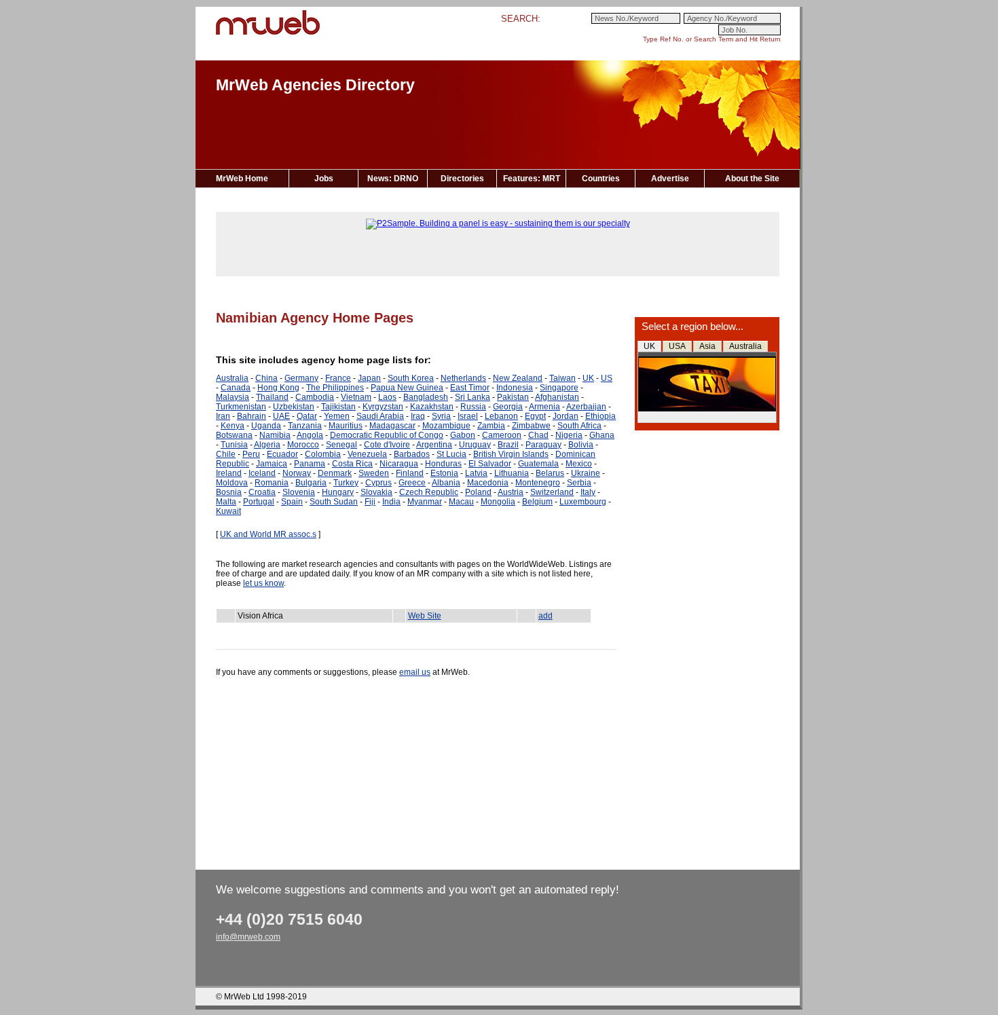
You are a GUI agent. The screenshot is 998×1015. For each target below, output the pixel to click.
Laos (387, 397)
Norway (296, 473)
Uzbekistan (293, 406)
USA (677, 346)
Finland (410, 473)
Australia (745, 346)
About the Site (752, 178)
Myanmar (424, 501)
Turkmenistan (241, 406)
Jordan (565, 416)
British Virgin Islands (511, 454)
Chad (538, 435)
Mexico (579, 463)
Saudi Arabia (380, 416)
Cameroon (501, 435)
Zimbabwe (531, 425)
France (338, 378)
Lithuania (511, 473)
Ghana (601, 435)
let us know (263, 583)
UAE (281, 416)
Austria (510, 492)
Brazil (508, 444)
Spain (292, 501)
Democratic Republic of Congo (386, 435)
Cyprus (378, 482)
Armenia (544, 406)
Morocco (303, 444)
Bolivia (580, 444)
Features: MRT (531, 178)
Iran (223, 416)
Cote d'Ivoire (387, 444)
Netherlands (463, 378)
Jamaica (271, 463)
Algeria (267, 444)
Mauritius (346, 425)
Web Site (424, 616)
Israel (468, 416)
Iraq (418, 416)
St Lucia (451, 454)
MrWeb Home (242, 178)
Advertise (670, 178)
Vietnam (356, 397)
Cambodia (314, 397)
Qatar (307, 416)
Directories (462, 178)
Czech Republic (428, 492)
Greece (412, 482)
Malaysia (232, 397)
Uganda (266, 425)
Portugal (258, 501)
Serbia (579, 482)
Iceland (262, 473)
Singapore (559, 387)
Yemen (337, 416)
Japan (369, 378)
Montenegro (537, 482)
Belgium (537, 501)
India (391, 501)
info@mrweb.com (248, 937)
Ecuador (282, 454)
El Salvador (489, 463)
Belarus (550, 473)
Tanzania (305, 425)
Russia (473, 406)
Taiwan (562, 378)
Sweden (373, 473)
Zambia (491, 425)
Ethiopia (600, 416)
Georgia (508, 406)
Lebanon (501, 416)
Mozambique (446, 425)
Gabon (462, 435)
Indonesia (514, 387)
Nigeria (569, 435)
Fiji (370, 501)
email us (414, 672)
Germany (301, 378)
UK (649, 346)
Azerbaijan (586, 406)
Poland (478, 492)
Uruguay (475, 444)
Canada (236, 387)
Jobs (323, 178)
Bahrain (251, 416)
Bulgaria (311, 482)
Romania (272, 482)
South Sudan (334, 501)
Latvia (476, 473)
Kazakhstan (432, 406)
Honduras (443, 463)
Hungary (338, 492)
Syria (441, 416)
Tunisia (234, 444)
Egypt (535, 416)
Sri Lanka (472, 397)
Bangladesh (425, 397)
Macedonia (488, 482)
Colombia (323, 454)
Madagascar (392, 425)
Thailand (272, 397)
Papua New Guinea (407, 387)
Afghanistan (557, 397)
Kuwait (228, 511)
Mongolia (498, 501)
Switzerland (552, 492)
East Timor (469, 387)
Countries (601, 178)
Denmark (335, 473)
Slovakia (376, 492)
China (266, 378)
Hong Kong (278, 387)
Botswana (234, 435)
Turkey (345, 482)
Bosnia (229, 492)
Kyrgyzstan (383, 406)
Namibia (275, 435)
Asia (707, 346)
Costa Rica (352, 463)
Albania (446, 482)
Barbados (412, 454)
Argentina (434, 444)
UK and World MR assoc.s (268, 534)
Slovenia (298, 492)
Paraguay (543, 444)
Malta (226, 501)
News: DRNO (392, 178)
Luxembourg (582, 501)
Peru (251, 454)
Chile (226, 454)
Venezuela (367, 454)
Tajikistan (338, 406)
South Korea (411, 378)
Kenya (232, 425)
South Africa (579, 425)
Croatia (262, 492)
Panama (309, 463)
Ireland (229, 473)
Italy (587, 492)
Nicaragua (399, 463)
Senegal (341, 444)
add (545, 616)
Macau (461, 501)
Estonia (444, 473)
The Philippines (335, 387)
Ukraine (585, 473)
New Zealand (517, 378)
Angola (310, 435)
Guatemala (538, 463)
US (606, 378)
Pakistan (513, 397)
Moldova (232, 482)
